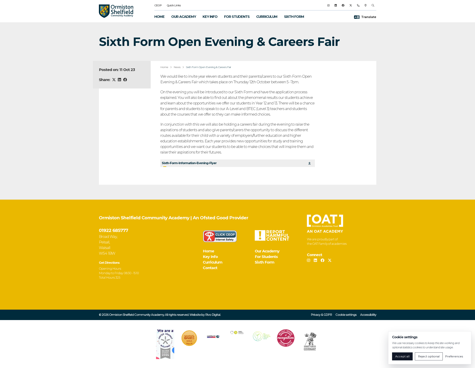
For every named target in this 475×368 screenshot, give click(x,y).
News (177, 67)
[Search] (373, 5)
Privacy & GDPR (321, 315)
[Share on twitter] (114, 80)
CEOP (158, 5)
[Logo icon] (165, 344)
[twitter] (350, 5)
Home (159, 17)
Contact (210, 268)
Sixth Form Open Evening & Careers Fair (208, 67)
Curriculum (266, 17)
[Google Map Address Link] (365, 5)
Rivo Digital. (213, 315)
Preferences (454, 356)
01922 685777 (113, 230)
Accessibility (368, 315)
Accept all (402, 356)
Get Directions (109, 262)
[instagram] (328, 5)
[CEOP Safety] (220, 236)
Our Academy (183, 17)
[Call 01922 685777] (358, 5)
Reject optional (429, 356)
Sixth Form (294, 17)
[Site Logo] (118, 11)
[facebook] (343, 5)
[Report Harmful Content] (272, 235)
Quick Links (174, 5)
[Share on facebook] (125, 80)
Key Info (210, 17)
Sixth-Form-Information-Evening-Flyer (189, 163)
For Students (237, 17)
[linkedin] (336, 5)
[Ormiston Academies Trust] (325, 223)
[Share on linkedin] (119, 80)
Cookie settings (346, 315)
